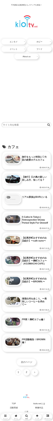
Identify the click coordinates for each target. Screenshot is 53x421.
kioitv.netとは (39, 403)
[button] (48, 124)
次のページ (26, 362)
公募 (26, 412)
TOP (14, 403)
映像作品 (39, 407)
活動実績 (14, 407)
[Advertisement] (26, 89)
